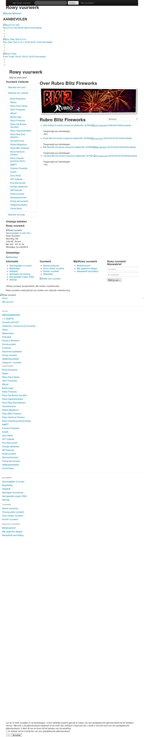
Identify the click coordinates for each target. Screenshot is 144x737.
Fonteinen (6, 347)
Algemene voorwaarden (71, 286)
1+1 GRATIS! (8, 318)
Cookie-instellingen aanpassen (118, 286)
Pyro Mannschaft (17, 182)
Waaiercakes (8, 333)
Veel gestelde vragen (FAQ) (21, 276)
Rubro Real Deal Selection (17, 135)
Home (4, 298)
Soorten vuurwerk (51, 271)
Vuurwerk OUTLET (10, 322)
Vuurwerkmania (17, 140)
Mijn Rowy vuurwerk (22, 2)
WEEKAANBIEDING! (11, 315)
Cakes (5, 329)
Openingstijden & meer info (19, 233)
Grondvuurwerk (9, 344)
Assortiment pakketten (12, 351)
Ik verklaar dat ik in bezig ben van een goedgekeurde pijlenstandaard (39, 731)
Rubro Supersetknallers (20, 130)
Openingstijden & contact (20, 265)
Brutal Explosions (18, 98)
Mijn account (7, 301)
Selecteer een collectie (18, 92)
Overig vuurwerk (9, 355)
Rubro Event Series (19, 105)
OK (8, 735)
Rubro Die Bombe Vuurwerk (18, 125)
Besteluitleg (14, 268)
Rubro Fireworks (17, 120)
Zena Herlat (15, 175)
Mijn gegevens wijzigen (87, 268)
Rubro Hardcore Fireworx (17, 153)
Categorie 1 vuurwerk (11, 362)
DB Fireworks (16, 190)
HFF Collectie (16, 179)
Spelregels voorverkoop (20, 274)
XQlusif (13, 113)
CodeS (13, 171)
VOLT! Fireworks (17, 109)
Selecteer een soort (17, 87)
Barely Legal (15, 116)
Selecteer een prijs (16, 214)
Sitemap (13, 279)
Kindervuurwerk (17, 193)
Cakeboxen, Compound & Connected (18, 325)
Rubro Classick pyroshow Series (17, 159)
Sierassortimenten (18, 197)
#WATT (13, 164)
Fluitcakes (6, 336)
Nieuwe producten (51, 265)
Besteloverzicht (83, 265)
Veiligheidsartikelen (18, 204)
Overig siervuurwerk (19, 201)
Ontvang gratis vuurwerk (13, 512)
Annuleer (17, 735)
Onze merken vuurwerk (53, 268)
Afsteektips (48, 274)
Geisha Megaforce (18, 144)
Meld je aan (114, 280)
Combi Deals (16, 208)
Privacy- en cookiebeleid (93, 286)
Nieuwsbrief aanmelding (87, 271)
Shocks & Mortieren (11, 340)
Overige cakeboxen (19, 186)
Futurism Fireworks (18, 168)
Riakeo (13, 102)
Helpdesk (13, 271)
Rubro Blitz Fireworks (19, 148)
